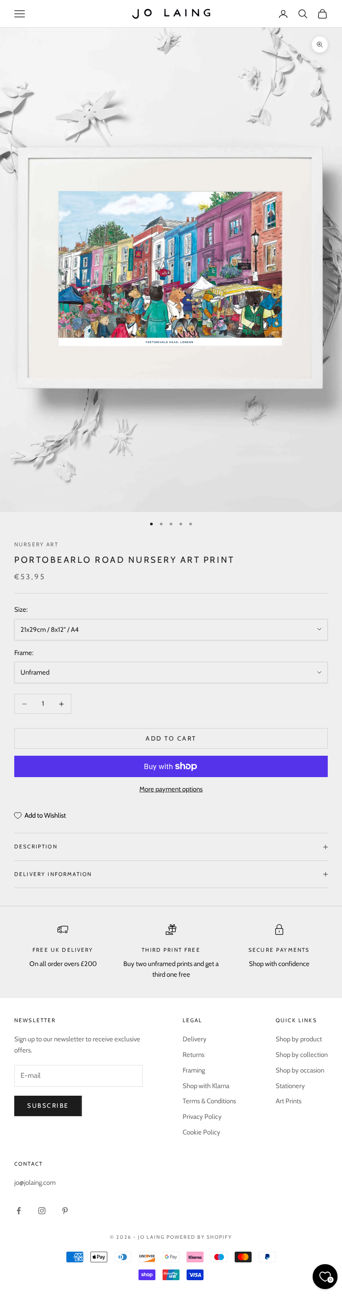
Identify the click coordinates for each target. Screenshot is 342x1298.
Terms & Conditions (209, 1101)
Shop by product (299, 1039)
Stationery (290, 1086)
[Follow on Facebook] (18, 1210)
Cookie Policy (201, 1132)
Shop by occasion (300, 1070)
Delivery (195, 1039)
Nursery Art (36, 544)
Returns (193, 1055)
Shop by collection (302, 1055)
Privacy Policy (202, 1117)
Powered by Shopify (199, 1237)
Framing (194, 1070)
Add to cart (171, 738)
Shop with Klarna (206, 1086)
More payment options (171, 789)
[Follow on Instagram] (41, 1210)
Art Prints (288, 1101)
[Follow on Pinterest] (65, 1210)
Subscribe (48, 1105)
